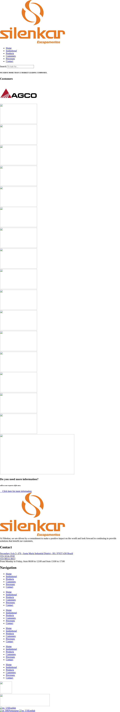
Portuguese (13, 710)
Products (10, 579)
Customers (11, 581)
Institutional (11, 576)
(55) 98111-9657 (7, 558)
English (12, 708)
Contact (9, 587)
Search (3, 66)
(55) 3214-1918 (7, 556)
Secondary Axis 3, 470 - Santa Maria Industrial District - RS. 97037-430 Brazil (36, 553)
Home (9, 574)
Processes (10, 584)
